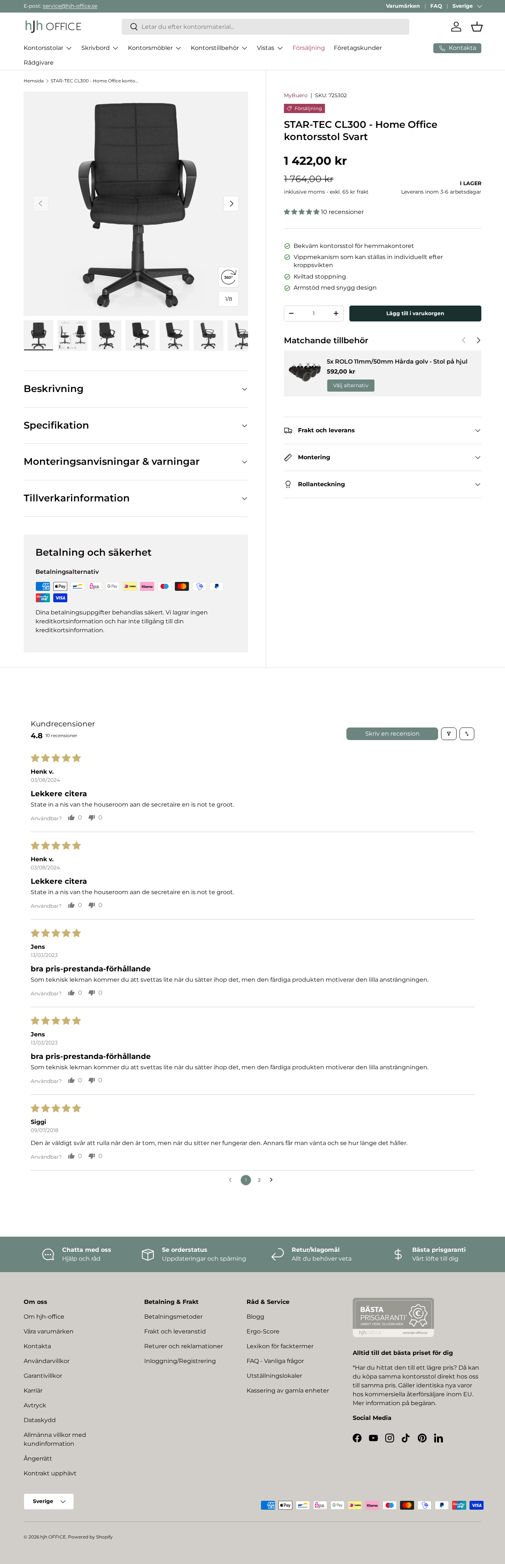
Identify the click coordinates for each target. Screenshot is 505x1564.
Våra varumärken (49, 1331)
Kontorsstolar (43, 47)
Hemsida (34, 81)
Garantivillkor (43, 1375)
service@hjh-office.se (70, 6)
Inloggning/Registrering (180, 1360)
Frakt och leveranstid (175, 1331)
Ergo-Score (263, 1331)
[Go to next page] (273, 1180)
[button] (477, 26)
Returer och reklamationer (183, 1346)
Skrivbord (95, 47)
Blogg (255, 1316)
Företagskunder (358, 47)
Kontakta (37, 1346)
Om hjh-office (44, 1316)
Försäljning (308, 47)
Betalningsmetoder (173, 1316)
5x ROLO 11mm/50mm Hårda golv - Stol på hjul (397, 361)
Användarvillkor (47, 1360)
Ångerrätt (38, 1458)
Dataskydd (40, 1420)
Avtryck (35, 1405)
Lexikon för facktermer (280, 1346)
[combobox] (266, 27)
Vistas (265, 47)
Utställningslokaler (274, 1375)
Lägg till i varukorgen (415, 313)
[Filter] (449, 734)
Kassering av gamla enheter (288, 1390)
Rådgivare (39, 62)
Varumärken (403, 6)
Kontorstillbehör (215, 47)
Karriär (33, 1390)
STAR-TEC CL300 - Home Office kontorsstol (95, 81)
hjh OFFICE (53, 1537)
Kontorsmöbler (150, 47)
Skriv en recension (392, 733)
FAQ (436, 6)
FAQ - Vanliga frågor (275, 1360)
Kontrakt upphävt (50, 1473)
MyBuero (296, 95)
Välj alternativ (351, 385)
